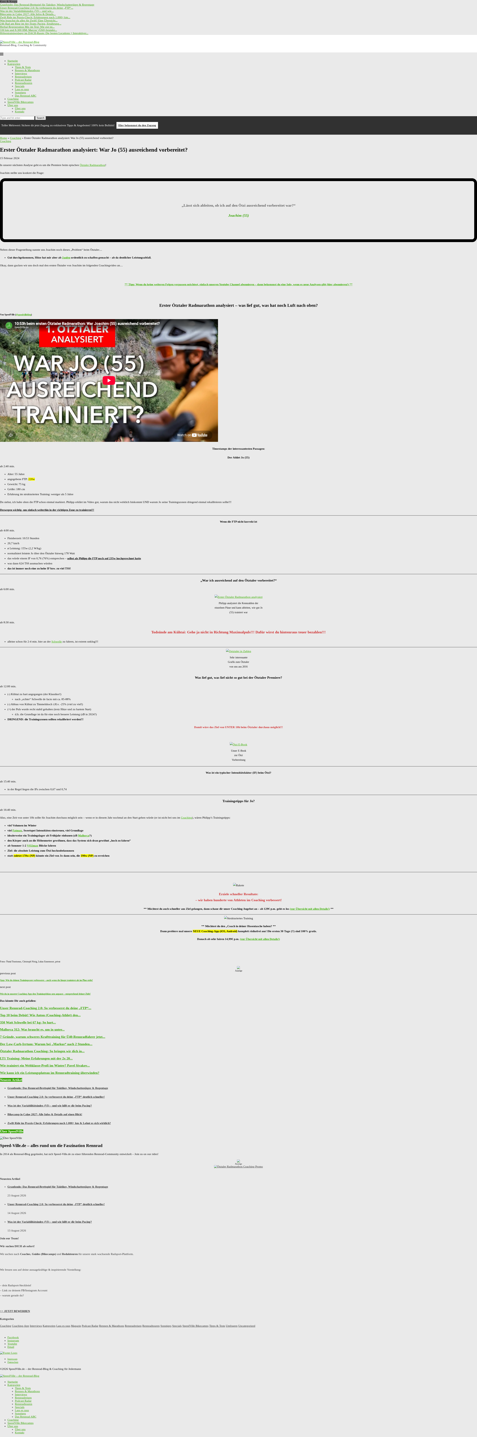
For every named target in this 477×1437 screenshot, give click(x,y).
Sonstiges (20, 92)
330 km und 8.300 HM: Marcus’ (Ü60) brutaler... (28, 30)
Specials (19, 86)
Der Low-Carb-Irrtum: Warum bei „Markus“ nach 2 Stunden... (46, 1044)
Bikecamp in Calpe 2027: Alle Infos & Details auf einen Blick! (44, 1114)
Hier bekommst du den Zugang (137, 125)
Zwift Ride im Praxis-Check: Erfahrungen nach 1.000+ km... (35, 17)
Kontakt (19, 111)
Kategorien (13, 63)
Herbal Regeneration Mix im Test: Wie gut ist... (27, 26)
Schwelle (56, 641)
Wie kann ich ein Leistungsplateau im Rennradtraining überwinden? (49, 1073)
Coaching (13, 98)
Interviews (21, 73)
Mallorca (83, 835)
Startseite (12, 60)
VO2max (32, 845)
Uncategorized (246, 1325)
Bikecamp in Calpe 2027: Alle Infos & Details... (28, 14)
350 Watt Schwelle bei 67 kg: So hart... (28, 1022)
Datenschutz (12, 1362)
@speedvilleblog (23, 314)
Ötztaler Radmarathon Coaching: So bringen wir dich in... (42, 1051)
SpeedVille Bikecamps (20, 102)
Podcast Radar (23, 79)
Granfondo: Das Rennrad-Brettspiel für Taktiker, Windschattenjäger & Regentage (47, 4)
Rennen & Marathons (27, 70)
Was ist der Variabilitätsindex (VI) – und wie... (27, 11)
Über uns (12, 105)
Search (40, 118)
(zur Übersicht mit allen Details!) (310, 908)
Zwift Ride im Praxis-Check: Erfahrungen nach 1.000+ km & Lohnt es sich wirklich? (59, 1123)
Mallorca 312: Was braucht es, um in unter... (32, 1029)
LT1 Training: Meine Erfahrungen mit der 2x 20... (36, 1058)
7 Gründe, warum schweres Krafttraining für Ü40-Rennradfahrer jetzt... (52, 1037)
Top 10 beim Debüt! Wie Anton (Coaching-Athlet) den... (40, 1015)
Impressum (12, 1359)
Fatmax (17, 830)
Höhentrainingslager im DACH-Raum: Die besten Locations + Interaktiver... (44, 33)
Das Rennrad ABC (25, 95)
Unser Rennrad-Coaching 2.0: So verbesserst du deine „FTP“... (36, 7)
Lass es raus (22, 89)
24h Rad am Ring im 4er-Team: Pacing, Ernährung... (30, 23)
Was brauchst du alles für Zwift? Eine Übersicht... (29, 20)
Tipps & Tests (23, 67)
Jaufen (66, 257)
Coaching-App (20, 1325)
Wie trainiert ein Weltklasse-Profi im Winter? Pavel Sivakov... (45, 1065)
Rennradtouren (23, 83)
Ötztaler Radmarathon (92, 165)
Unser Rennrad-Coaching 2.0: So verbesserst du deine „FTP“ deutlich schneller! (56, 1096)
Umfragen (232, 1325)
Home (3, 138)
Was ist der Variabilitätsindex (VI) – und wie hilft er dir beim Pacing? (49, 1105)
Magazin (76, 1325)
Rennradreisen (23, 76)
